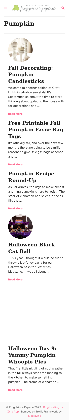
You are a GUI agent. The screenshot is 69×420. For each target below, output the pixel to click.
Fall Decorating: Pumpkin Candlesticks (30, 74)
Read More (15, 113)
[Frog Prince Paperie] (34, 8)
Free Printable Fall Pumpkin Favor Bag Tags (35, 129)
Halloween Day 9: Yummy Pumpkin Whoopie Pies (32, 355)
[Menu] (5, 8)
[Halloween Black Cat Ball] (20, 226)
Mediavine (34, 415)
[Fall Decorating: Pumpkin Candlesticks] (20, 50)
